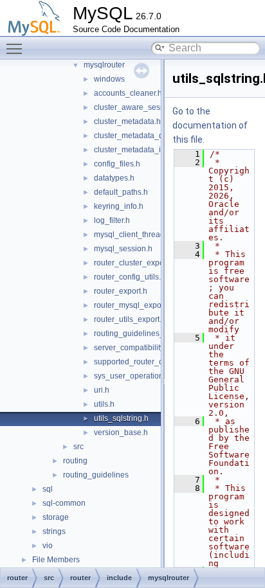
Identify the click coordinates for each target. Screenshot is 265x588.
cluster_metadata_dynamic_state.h (155, 135)
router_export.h (120, 291)
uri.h (101, 390)
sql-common (64, 503)
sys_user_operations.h (134, 375)
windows (109, 79)
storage (55, 517)
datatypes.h (114, 178)
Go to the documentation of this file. (210, 125)
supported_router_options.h (142, 361)
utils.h (104, 404)
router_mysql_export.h (133, 305)
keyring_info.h (118, 206)
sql (47, 489)
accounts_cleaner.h (128, 93)
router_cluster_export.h (134, 262)
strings (54, 531)
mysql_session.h (123, 248)
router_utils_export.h (130, 319)
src (78, 446)
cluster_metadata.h (127, 121)
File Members (56, 559)
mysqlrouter (104, 64)
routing (75, 460)
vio (47, 545)
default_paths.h (121, 192)
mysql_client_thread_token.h (144, 234)
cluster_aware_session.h (137, 107)
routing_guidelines (96, 474)
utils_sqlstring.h (121, 418)
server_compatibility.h (132, 347)
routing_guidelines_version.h (145, 333)
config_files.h (117, 163)
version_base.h (121, 432)
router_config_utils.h (129, 276)
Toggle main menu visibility (16, 48)
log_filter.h (112, 220)
